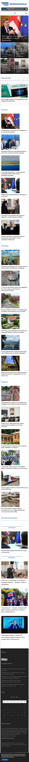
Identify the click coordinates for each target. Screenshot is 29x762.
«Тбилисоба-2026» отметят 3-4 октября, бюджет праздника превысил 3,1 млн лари (14, 467)
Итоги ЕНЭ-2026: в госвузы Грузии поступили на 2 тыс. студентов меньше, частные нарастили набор (13, 510)
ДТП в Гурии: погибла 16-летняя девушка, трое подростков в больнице (14, 100)
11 (7, 709)
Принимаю (5, 759)
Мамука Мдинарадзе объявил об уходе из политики (13, 195)
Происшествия (6, 78)
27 (14, 715)
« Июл (2, 720)
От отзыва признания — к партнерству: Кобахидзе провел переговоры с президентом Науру (13, 173)
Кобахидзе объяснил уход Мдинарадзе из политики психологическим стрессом (13, 152)
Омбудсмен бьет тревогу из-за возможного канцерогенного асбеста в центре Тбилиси (14, 403)
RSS (2, 688)
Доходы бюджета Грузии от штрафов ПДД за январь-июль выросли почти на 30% (13, 310)
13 (14, 709)
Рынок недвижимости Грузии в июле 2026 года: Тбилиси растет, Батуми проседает (14, 352)
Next (27, 78)
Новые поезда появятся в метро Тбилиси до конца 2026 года (14, 488)
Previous (25, 78)
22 (21, 712)
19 (11, 712)
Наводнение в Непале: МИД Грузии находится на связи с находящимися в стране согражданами (14, 677)
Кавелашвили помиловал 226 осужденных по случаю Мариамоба (13, 38)
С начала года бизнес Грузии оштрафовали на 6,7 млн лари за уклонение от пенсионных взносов (14, 288)
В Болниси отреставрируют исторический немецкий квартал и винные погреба (14, 331)
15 (21, 709)
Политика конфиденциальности (21, 752)
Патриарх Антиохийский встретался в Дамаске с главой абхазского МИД (12, 216)
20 (14, 712)
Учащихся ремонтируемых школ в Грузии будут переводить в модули (13, 446)
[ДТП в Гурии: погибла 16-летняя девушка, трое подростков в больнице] (14, 90)
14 (17, 709)
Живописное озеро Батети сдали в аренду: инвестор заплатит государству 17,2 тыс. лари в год (14, 374)
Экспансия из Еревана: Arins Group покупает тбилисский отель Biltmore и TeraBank (14, 267)
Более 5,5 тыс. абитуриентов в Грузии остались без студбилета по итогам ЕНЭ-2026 (21, 69)
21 (17, 712)
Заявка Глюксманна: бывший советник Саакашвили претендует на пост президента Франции (13, 238)
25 (7, 715)
